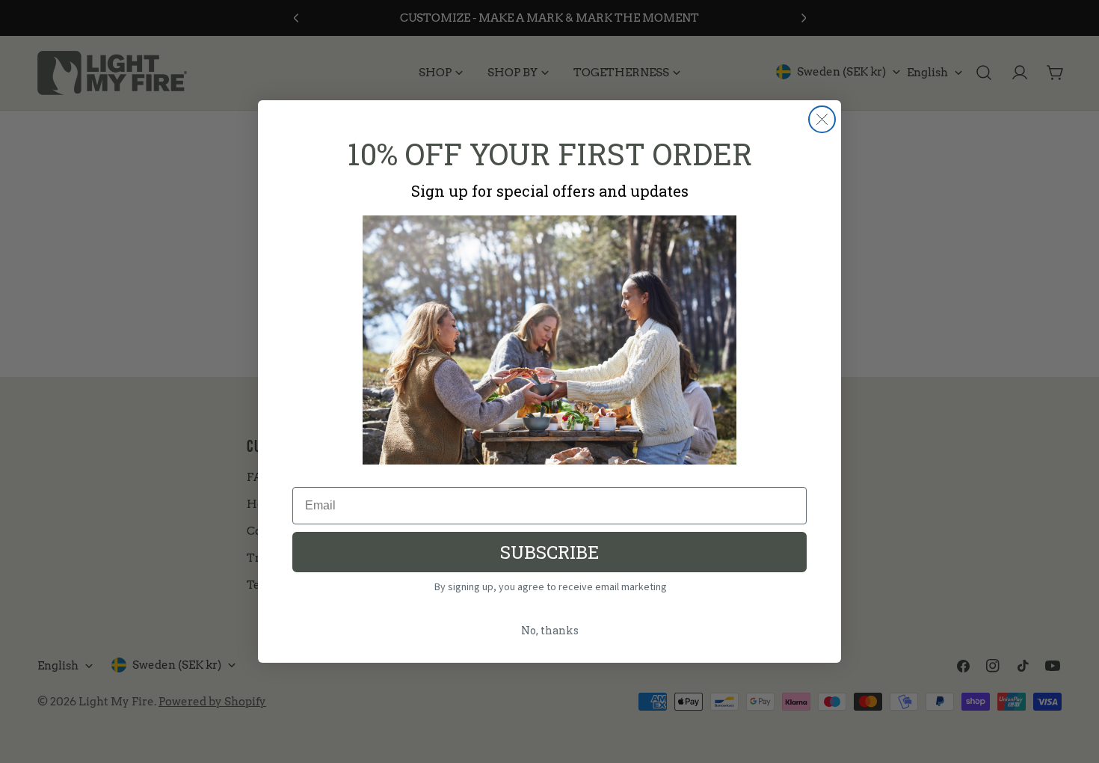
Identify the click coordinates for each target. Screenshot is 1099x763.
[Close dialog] (822, 119)
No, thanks (550, 630)
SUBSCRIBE (549, 552)
